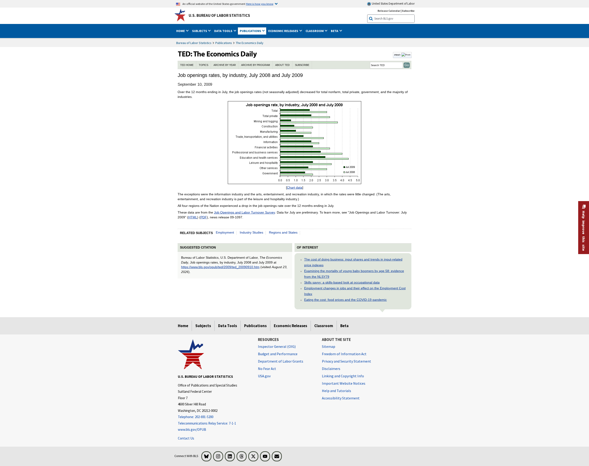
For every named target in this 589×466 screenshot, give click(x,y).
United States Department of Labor (393, 4)
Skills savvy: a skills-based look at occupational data (342, 282)
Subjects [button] (200, 31)
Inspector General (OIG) (277, 346)
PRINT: (397, 54)
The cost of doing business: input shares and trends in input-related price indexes (353, 262)
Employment (225, 232)
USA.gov (264, 376)
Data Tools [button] (223, 31)
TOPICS (203, 65)
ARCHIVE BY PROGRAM (255, 65)
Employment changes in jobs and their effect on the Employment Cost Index (355, 291)
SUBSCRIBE (302, 65)
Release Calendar (389, 10)
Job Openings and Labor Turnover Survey (244, 212)
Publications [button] (251, 31)
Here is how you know (259, 4)
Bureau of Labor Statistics (193, 43)
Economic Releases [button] (283, 31)
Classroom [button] (315, 31)
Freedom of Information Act (344, 354)
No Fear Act (267, 368)
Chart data (294, 187)
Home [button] (180, 31)
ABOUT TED (282, 65)
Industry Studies (251, 232)
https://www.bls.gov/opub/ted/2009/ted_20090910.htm (220, 267)
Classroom (323, 325)
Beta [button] (335, 31)
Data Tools (227, 325)
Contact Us (186, 438)
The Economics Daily (249, 43)
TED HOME (186, 65)
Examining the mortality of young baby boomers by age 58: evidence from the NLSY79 (354, 273)
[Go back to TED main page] (285, 55)
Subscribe (408, 10)
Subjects (203, 325)
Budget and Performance (277, 354)
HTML (192, 217)
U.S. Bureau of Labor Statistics (219, 15)
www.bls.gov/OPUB (192, 429)
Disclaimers (331, 368)
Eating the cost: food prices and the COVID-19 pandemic (345, 300)
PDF (203, 217)
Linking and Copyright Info (343, 376)
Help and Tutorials (336, 390)
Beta (344, 325)
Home (183, 325)
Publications (223, 43)
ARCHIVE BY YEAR (225, 65)
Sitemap (328, 346)
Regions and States (283, 232)
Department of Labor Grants (280, 361)
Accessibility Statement (341, 398)
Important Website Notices (343, 383)
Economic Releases (290, 325)
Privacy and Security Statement (346, 361)
